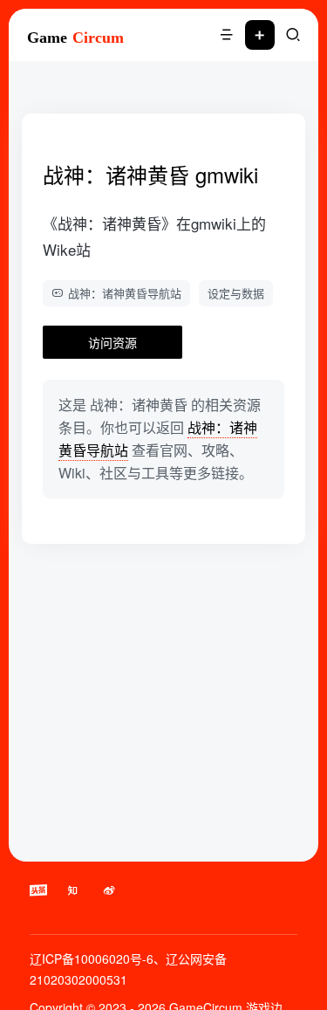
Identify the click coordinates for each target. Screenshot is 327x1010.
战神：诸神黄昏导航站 (124, 293)
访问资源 (112, 342)
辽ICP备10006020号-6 (91, 958)
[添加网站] (260, 35)
